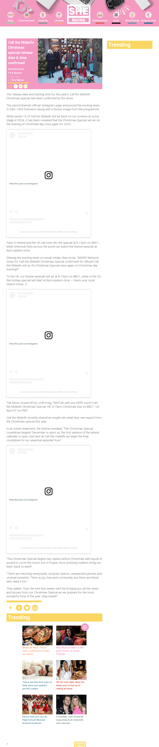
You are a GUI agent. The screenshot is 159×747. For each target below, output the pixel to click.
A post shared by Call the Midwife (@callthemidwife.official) (48, 232)
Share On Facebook (16, 86)
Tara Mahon (17, 80)
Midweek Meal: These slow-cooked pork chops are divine (36, 651)
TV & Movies (15, 73)
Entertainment (26, 20)
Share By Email (25, 86)
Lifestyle (59, 20)
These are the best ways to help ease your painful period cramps (37, 685)
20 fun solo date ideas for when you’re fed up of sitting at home (70, 685)
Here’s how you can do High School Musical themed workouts (34, 720)
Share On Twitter (20, 86)
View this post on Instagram (23, 183)
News (116, 20)
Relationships (100, 20)
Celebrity (43, 20)
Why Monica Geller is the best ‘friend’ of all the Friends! (70, 651)
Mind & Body (132, 20)
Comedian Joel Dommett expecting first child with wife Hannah (69, 720)
